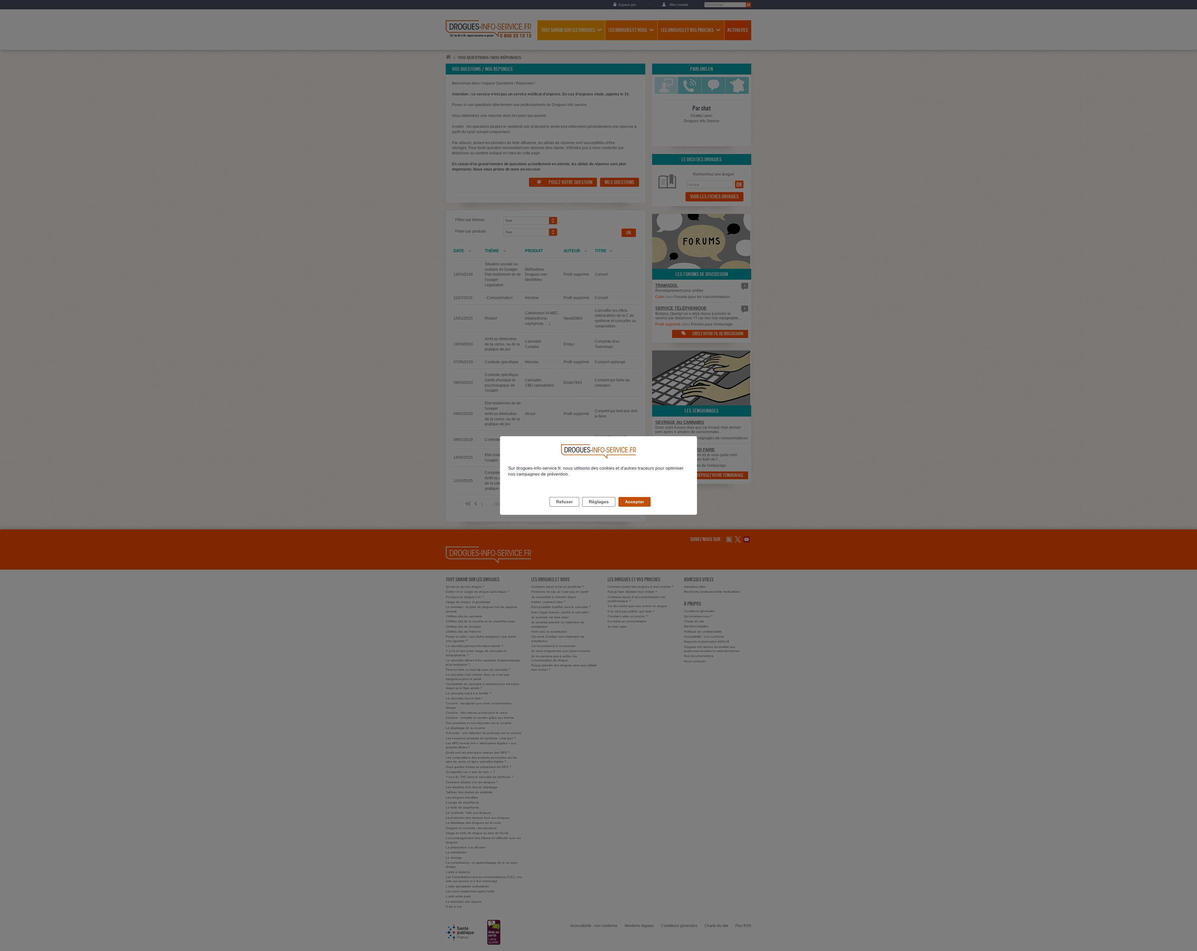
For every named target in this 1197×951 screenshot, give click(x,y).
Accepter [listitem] (634, 501)
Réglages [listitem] (599, 501)
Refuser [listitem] (564, 501)
